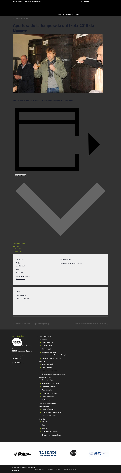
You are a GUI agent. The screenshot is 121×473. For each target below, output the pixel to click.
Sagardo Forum (44, 407)
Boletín (44, 428)
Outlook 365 (17, 249)
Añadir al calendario (20, 175)
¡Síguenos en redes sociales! (51, 435)
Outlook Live (17, 251)
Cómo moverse (47, 346)
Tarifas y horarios (48, 397)
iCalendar (16, 246)
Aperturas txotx (20, 279)
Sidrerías (42, 362)
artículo (78, 14)
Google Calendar (19, 244)
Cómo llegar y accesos (49, 393)
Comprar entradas (45, 336)
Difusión (42, 419)
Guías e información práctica (51, 358)
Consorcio (68, 14)
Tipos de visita (47, 390)
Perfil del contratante (69, 469)
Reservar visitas (47, 380)
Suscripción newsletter (49, 432)
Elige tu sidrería (47, 367)
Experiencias (43, 340)
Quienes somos (39, 469)
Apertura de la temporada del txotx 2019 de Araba (89, 324)
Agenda (44, 422)
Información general (48, 409)
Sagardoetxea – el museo (50, 383)
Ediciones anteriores (49, 416)
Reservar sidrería (48, 364)
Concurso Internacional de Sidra (52, 412)
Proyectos (50, 469)
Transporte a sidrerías (49, 371)
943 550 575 (16, 359)
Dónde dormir (46, 349)
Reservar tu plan (47, 342)
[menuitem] (61, 15)
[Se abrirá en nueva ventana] (24, 363)
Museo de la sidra (45, 377)
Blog (43, 425)
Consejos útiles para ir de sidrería (53, 374)
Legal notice (15, 470)
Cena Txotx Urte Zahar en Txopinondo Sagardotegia (32, 324)
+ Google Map (25, 298)
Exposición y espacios (49, 387)
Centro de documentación (47, 403)
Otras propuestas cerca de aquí (55, 355)
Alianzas (57, 469)
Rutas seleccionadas (49, 352)
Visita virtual (46, 400)
